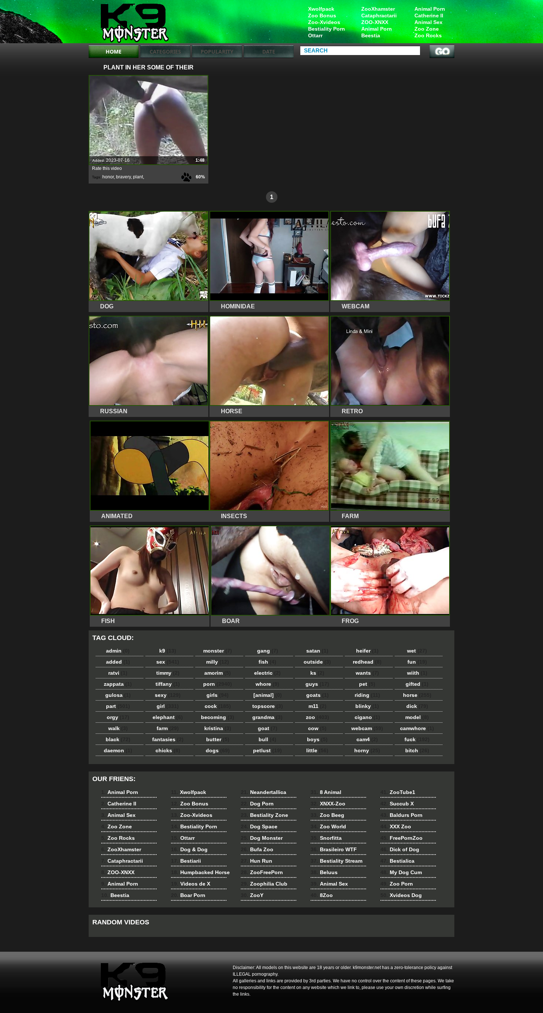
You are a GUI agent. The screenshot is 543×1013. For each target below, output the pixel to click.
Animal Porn (429, 9)
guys (317, 684)
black (118, 739)
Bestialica (397, 861)
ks (317, 673)
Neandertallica (263, 792)
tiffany (168, 684)
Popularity (217, 51)
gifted (417, 684)
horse (417, 695)
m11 (317, 706)
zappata (118, 684)
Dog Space (259, 826)
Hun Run (256, 861)
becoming (217, 717)
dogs (218, 750)
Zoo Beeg (327, 815)
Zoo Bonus (322, 15)
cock (218, 706)
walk (118, 728)
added (118, 662)
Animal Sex (428, 22)
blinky (367, 706)
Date (268, 51)
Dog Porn (257, 804)
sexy (168, 695)
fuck (417, 739)
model (417, 717)
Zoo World (328, 826)
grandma (267, 717)
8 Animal (326, 792)
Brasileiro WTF (334, 849)
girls (217, 695)
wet (417, 651)
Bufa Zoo (257, 849)
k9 (167, 651)
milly (217, 662)
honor (108, 176)
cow (317, 728)
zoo (317, 717)
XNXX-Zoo (328, 804)
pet (367, 684)
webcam (367, 728)
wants (367, 673)
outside (317, 662)
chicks (168, 750)
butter (217, 739)
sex (167, 662)
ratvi (117, 673)
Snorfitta (326, 838)
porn (217, 684)
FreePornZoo (401, 838)
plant (138, 176)
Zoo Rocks (428, 35)
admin (118, 651)
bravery (123, 176)
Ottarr (315, 35)
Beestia (370, 35)
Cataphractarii (379, 15)
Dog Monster (262, 838)
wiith (417, 673)
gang (267, 651)
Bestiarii (186, 861)
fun (417, 662)
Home (114, 51)
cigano (367, 717)
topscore (267, 706)
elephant (168, 717)
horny (367, 750)
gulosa (118, 695)
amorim (217, 673)
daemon (118, 750)
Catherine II (428, 15)
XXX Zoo (395, 826)
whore (267, 684)
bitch (417, 750)
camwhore (417, 728)
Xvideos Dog (401, 895)
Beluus (324, 872)
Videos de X (190, 884)
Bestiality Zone (264, 815)
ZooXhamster (378, 9)
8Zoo (322, 895)
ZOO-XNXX (374, 22)
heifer (367, 651)
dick (417, 706)
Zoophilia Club (264, 884)
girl (168, 706)
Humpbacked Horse (200, 872)
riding (367, 695)
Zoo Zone (426, 29)
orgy (118, 717)
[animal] (267, 695)
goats (317, 695)
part (118, 706)
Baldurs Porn (401, 815)
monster (217, 651)
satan (317, 651)
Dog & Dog (189, 849)
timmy (168, 673)
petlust (267, 750)
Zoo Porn (396, 884)
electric (267, 673)
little (317, 750)
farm (168, 728)
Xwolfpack (321, 9)
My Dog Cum (401, 872)
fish (267, 662)
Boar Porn (188, 895)
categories (165, 51)
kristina (217, 728)
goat (267, 728)
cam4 (367, 739)
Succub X (397, 804)
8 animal (135, 23)
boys (317, 739)
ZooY (252, 895)
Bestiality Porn (326, 29)
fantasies (168, 739)
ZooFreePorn (262, 872)
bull (267, 739)
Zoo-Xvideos (324, 22)
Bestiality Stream (336, 861)
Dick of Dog (399, 849)
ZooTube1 (397, 792)
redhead (367, 662)
